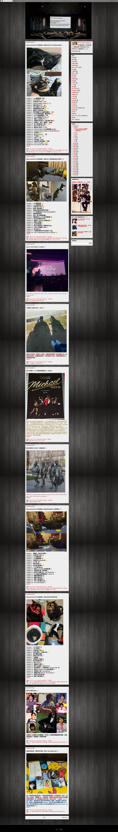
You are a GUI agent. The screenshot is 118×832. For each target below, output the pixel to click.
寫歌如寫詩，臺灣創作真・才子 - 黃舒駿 (81, 182)
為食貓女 (43, 238)
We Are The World (58, 429)
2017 (74, 156)
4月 (75, 136)
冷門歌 (73, 96)
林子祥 (53, 150)
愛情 (66, 150)
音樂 (56, 150)
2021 (74, 150)
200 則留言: (49, 361)
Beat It (63, 430)
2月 (75, 139)
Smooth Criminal (34, 429)
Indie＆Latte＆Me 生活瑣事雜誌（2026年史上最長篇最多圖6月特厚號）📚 (45, 159)
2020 (74, 151)
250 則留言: (50, 299)
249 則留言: (50, 148)
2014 (74, 161)
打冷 (32, 681)
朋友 (40, 238)
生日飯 (36, 150)
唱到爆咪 (59, 150)
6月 (75, 133)
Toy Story (60, 151)
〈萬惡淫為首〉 (52, 799)
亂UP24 (63, 150)
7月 (75, 127)
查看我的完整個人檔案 (76, 51)
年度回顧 (73, 71)
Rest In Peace (54, 151)
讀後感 (73, 114)
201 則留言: (49, 680)
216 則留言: (49, 586)
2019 (74, 153)
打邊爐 (33, 150)
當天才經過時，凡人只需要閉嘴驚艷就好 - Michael (39, 370)
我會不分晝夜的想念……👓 (32, 690)
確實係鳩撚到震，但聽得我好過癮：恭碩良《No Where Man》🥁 (42, 751)
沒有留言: (49, 439)
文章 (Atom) (48, 821)
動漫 (73, 112)
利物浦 (50, 150)
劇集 (73, 118)
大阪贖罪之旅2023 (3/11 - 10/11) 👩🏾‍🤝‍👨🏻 (35, 308)
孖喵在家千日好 (45, 150)
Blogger (58, 829)
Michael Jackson (35, 440)
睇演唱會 (33, 300)
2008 (74, 171)
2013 (74, 163)
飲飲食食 (57, 238)
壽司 (41, 363)
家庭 (64, 681)
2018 (74, 155)
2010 (74, 168)
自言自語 (73, 106)
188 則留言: (49, 740)
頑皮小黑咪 (31, 239)
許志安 (53, 238)
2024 (74, 145)
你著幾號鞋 (58, 795)
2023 (74, 146)
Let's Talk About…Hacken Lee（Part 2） (84, 219)
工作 (30, 150)
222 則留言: (49, 236)
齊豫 (43, 300)
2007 (74, 173)
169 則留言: (50, 809)
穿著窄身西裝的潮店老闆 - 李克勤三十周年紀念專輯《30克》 (84, 225)
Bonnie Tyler (35, 151)
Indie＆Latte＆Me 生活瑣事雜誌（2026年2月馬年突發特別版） (42, 597)
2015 (74, 160)
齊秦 (64, 742)
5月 (75, 134)
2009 (75, 170)
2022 (74, 148)
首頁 (44, 817)
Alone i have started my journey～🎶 (36, 247)
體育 (32, 151)
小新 (30, 363)
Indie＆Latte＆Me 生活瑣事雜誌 (45, 151)
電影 (29, 151)
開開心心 (33, 363)
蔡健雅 (41, 683)
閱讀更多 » (28, 146)
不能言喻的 (74, 92)
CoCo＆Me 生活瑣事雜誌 (77, 108)
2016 (74, 158)
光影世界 (40, 150)
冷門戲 (49, 681)
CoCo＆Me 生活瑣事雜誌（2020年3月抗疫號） (84, 232)
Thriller (28, 432)
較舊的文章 (65, 817)
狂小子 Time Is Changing (85, 43)
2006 (75, 175)
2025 (74, 143)
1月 (75, 141)
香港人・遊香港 (75, 119)
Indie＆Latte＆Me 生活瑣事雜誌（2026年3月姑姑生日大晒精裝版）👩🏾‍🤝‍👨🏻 (44, 509)
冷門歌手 (38, 588)
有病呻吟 (73, 110)
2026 (74, 126)
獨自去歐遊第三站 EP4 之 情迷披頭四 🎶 (36, 448)
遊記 (27, 151)
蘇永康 (35, 239)
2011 (74, 166)
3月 (75, 138)
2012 (74, 165)
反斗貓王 (73, 83)
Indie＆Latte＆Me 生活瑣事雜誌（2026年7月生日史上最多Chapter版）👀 (45, 45)
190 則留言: (50, 500)
